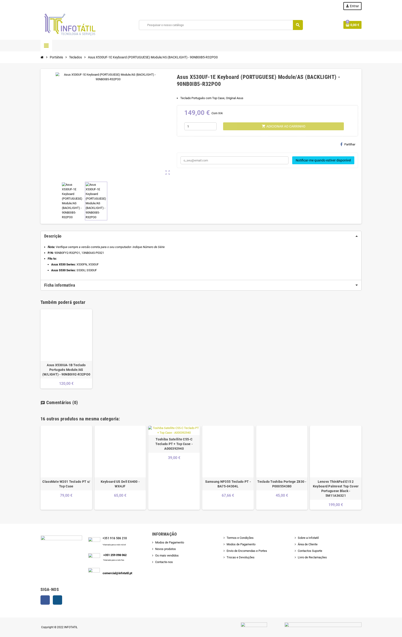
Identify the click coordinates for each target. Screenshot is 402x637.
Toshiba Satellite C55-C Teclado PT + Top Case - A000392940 (173, 443)
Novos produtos (165, 549)
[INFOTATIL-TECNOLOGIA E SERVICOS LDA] (69, 25)
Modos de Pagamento (169, 542)
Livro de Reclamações (312, 557)
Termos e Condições (240, 538)
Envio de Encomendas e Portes (247, 551)
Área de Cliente (308, 544)
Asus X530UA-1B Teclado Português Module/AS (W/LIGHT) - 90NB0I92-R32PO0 (66, 369)
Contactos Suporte (310, 551)
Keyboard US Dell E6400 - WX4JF (120, 484)
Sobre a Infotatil (308, 538)
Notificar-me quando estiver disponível (323, 160)
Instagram (57, 600)
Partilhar (349, 144)
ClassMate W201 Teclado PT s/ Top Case (66, 484)
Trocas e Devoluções (241, 557)
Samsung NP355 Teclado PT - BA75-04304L (228, 484)
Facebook (45, 600)
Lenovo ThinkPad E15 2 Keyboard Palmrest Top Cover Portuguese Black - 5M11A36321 (336, 488)
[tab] (201, 236)
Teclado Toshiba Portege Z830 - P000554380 (281, 484)
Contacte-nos (164, 562)
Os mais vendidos (167, 555)
